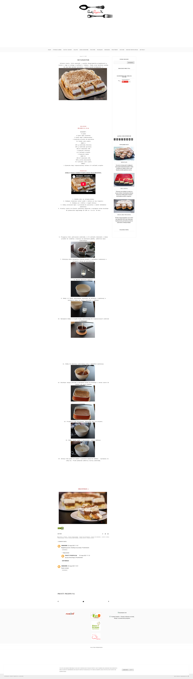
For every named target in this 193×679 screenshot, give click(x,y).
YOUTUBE (122, 49)
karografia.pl (184, 676)
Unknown (64, 545)
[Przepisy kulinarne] (96, 630)
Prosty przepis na (71, 555)
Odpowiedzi (66, 552)
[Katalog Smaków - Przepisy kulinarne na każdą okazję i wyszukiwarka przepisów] (122, 618)
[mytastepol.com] (122, 612)
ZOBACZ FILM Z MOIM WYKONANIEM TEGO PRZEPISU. (83, 173)
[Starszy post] (108, 601)
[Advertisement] (96, 34)
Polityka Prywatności (96, 647)
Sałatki (76, 49)
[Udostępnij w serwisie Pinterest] (108, 534)
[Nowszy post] (58, 601)
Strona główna (57, 49)
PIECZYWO (92, 49)
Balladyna (124, 188)
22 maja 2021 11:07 (73, 545)
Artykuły (142, 49)
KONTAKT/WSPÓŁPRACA (132, 49)
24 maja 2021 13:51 (73, 566)
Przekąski (100, 49)
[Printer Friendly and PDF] (83, 528)
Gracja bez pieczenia (124, 214)
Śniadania (107, 49)
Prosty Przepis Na (14, 676)
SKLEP (49, 49)
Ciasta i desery (67, 49)
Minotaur (124, 162)
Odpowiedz (64, 549)
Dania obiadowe (84, 49)
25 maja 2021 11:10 (84, 555)
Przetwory (115, 49)
